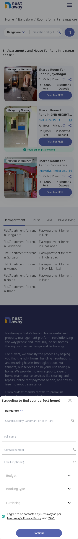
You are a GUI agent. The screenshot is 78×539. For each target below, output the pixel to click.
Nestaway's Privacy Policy (24, 518)
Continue (39, 533)
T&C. (51, 518)
